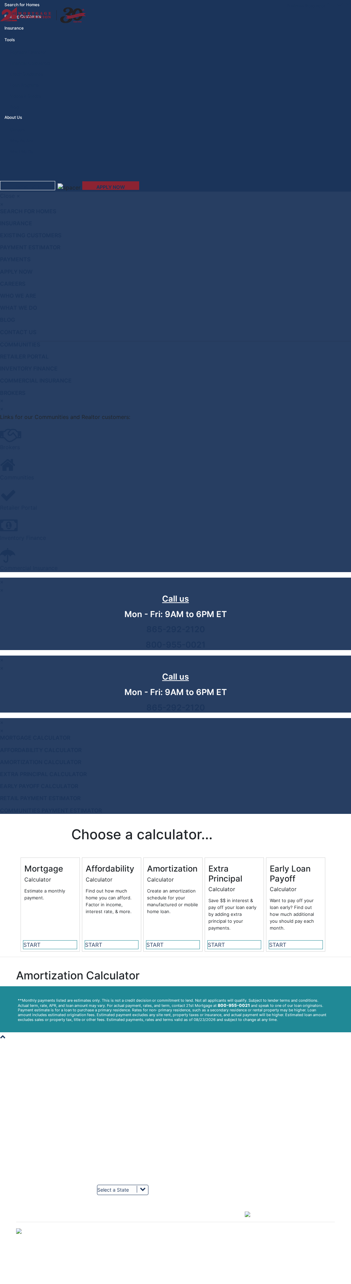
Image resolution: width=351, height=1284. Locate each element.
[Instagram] (199, 1218)
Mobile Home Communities (42, 1161)
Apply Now (16, 271)
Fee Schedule (29, 1118)
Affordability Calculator (41, 750)
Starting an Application (119, 1105)
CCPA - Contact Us (196, 1173)
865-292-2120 (175, 629)
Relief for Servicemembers (122, 1136)
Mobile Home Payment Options (208, 1142)
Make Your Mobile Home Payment (210, 1087)
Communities (20, 344)
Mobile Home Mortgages (282, 1124)
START (31, 944)
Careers (17, 129)
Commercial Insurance (36, 380)
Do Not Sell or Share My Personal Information (175, 1280)
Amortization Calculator (40, 762)
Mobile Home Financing (281, 1111)
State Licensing (274, 1142)
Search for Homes (28, 211)
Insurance (14, 28)
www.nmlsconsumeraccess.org (289, 1173)
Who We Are (21, 140)
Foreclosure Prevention (200, 1148)
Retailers (24, 1142)
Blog (14, 107)
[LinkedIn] (147, 1218)
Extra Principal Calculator (43, 774)
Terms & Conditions (34, 1124)
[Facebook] (42, 1218)
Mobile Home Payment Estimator (128, 1099)
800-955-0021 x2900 (214, 1130)
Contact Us (18, 332)
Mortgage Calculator (35, 737)
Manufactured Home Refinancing (291, 1105)
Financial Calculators (30, 63)
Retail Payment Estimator (40, 798)
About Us (25, 1099)
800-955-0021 (176, 645)
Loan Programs (24, 85)
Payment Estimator (28, 52)
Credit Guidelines (26, 74)
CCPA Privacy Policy (198, 1167)
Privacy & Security (196, 1161)
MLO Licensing (273, 1155)
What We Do (21, 151)
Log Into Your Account (37, 1087)
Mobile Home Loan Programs (124, 1111)
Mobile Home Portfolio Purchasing (48, 1111)
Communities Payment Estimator (51, 810)
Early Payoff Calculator (39, 786)
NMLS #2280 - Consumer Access (291, 1161)
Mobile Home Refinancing (283, 1130)
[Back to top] (2, 1036)
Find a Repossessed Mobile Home (129, 1087)
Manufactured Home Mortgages (289, 1099)
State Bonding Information (284, 1148)
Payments (15, 259)
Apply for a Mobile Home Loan (126, 1093)
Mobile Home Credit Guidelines (126, 1118)
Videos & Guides (25, 96)
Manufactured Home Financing (288, 1087)
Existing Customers (30, 235)
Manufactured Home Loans (285, 1093)
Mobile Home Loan (277, 1118)
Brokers (12, 392)
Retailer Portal (24, 356)
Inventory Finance (29, 368)
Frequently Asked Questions (124, 1142)
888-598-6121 (206, 1093)
